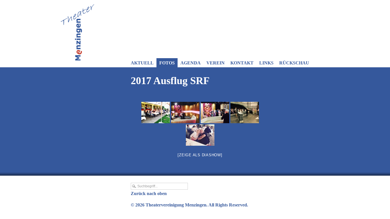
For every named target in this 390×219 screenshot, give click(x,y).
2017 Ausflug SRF (170, 80)
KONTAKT (242, 62)
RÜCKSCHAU (294, 62)
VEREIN (215, 62)
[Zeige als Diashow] (200, 155)
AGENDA (190, 62)
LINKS (266, 62)
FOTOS (167, 62)
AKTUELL (142, 62)
